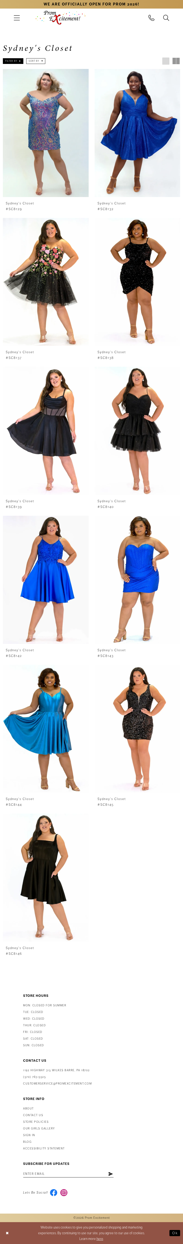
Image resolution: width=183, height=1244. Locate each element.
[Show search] (166, 17)
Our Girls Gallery (39, 1128)
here (100, 1239)
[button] (16, 17)
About (28, 1108)
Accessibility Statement (44, 1148)
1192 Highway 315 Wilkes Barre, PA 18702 (56, 1070)
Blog (27, 1142)
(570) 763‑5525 (34, 1077)
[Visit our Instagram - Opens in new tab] (64, 1192)
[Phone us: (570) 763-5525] (151, 17)
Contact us (33, 1115)
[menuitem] (16, 17)
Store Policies (36, 1122)
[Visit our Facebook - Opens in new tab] (54, 1192)
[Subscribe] (111, 1173)
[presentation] (46, 133)
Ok (175, 1233)
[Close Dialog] (7, 1233)
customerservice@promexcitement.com (57, 1083)
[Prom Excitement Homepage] (61, 17)
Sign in (29, 1135)
